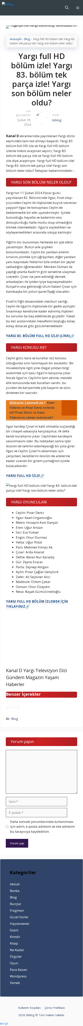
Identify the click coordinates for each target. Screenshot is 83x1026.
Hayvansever (19, 923)
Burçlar (15, 904)
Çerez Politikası (55, 1008)
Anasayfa (15, 39)
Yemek (15, 983)
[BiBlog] (13, 7)
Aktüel (15, 884)
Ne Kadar (17, 950)
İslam (14, 930)
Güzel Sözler (19, 917)
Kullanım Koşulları (29, 1008)
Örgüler (16, 956)
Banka (14, 890)
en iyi (4, 1023)
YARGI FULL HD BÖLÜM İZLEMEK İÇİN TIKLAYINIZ (37, 604)
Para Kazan (18, 969)
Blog (27, 39)
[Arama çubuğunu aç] (66, 8)
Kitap (14, 943)
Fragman (17, 910)
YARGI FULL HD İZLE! (23, 475)
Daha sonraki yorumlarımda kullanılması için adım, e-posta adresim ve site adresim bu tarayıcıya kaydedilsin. (42, 826)
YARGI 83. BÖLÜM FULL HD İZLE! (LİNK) (38, 336)
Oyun (14, 963)
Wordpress (18, 976)
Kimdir (15, 936)
